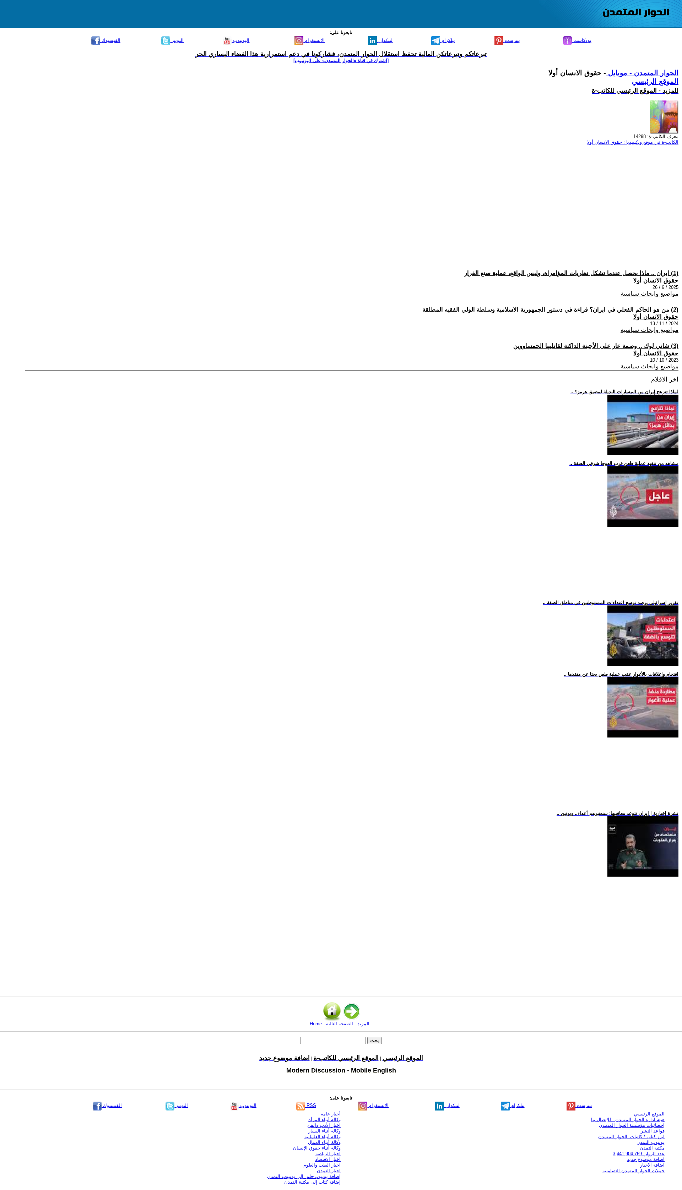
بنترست (511, 40)
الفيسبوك (110, 40)
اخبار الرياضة (328, 1153)
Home (316, 1023)
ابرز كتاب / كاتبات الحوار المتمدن (631, 1136)
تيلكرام (447, 40)
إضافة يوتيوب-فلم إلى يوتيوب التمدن (304, 1176)
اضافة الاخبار (652, 1165)
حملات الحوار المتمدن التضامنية (633, 1170)
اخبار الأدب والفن (324, 1125)
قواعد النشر (653, 1131)
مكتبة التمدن (652, 1148)
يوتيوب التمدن (651, 1142)
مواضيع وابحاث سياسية (649, 293)
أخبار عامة (331, 1114)
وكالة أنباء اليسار (324, 1131)
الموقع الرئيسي (655, 81)
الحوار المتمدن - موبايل (642, 73)
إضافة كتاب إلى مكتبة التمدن (312, 1182)
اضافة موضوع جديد (646, 1159)
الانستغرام (314, 40)
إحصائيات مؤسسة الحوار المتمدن (632, 1125)
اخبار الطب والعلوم (322, 1165)
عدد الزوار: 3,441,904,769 (639, 1153)
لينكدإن (385, 40)
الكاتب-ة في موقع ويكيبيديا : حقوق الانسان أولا (632, 142)
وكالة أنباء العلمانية (322, 1136)
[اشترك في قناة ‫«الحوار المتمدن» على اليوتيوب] (341, 60)
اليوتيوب (240, 40)
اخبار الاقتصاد (328, 1159)
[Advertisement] (465, 200)
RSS (310, 1105)
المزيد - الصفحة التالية (347, 1023)
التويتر (177, 40)
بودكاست (581, 40)
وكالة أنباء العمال (324, 1142)
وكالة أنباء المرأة (324, 1119)
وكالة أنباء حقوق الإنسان (317, 1148)
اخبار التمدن (329, 1170)
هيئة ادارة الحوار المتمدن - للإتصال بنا (628, 1119)
